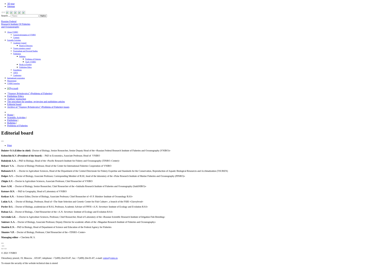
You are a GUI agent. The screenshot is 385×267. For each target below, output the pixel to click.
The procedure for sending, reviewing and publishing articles (36, 101)
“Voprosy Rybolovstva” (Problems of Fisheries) (29, 93)
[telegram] (11, 13)
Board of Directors (26, 46)
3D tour (11, 3)
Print (9, 145)
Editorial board (14, 104)
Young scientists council (22, 48)
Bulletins (22, 56)
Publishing (17, 54)
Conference (17, 75)
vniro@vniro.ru (110, 258)
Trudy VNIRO (30, 62)
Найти (43, 16)
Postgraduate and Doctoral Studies (25, 51)
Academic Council (19, 43)
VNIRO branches (13, 83)
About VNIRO (12, 32)
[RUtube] (24, 13)
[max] (7, 13)
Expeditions (17, 70)
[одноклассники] (15, 13)
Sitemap (11, 6)
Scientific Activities (14, 40)
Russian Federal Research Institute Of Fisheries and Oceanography (15, 24)
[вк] (20, 13)
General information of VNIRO (24, 35)
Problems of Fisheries (33, 59)
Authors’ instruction (16, 99)
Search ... (5, 15)
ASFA (15, 73)
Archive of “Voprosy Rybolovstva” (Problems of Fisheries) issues (38, 107)
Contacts (16, 37)
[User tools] (2, 141)
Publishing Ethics (25, 67)
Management (11, 81)
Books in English (25, 65)
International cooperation (16, 78)
